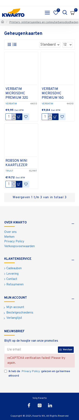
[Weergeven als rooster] (9, 44)
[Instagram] (39, 405)
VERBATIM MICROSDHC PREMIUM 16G (53, 93)
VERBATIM (11, 103)
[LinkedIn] (50, 405)
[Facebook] (29, 405)
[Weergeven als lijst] (14, 44)
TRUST (9, 170)
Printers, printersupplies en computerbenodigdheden (43, 22)
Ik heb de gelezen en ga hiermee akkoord (39, 374)
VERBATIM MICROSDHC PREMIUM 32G (16, 93)
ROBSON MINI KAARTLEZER (16, 163)
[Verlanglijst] (26, 116)
